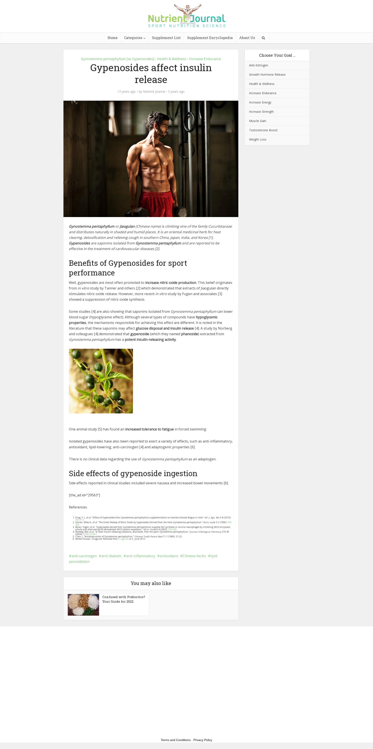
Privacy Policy (202, 740)
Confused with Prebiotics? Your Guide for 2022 (123, 599)
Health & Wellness (171, 58)
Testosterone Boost (263, 130)
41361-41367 (90, 534)
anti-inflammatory (140, 556)
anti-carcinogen (84, 556)
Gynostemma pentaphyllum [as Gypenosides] (117, 58)
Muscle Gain (257, 121)
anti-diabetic (111, 556)
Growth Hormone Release (267, 74)
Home (112, 37)
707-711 (79, 519)
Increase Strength (261, 111)
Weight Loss (257, 139)
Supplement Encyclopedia (210, 37)
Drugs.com (123, 538)
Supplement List (166, 37)
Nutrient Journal (154, 92)
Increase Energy (260, 102)
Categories (133, 37)
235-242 (172, 529)
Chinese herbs (194, 556)
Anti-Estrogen (258, 65)
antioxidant (169, 556)
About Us (247, 37)
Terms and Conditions (176, 740)
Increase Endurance (205, 58)
